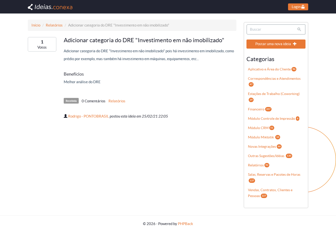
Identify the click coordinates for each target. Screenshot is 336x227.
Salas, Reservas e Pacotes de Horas (274, 177)
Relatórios (54, 25)
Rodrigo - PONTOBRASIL (88, 116)
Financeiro (259, 109)
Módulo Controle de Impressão (273, 118)
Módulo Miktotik (263, 137)
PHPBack (185, 224)
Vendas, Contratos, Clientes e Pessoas (270, 193)
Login (296, 7)
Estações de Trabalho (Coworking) (274, 96)
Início (35, 25)
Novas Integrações (264, 146)
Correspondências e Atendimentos (274, 81)
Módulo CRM (260, 128)
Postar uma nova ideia (273, 44)
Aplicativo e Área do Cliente (271, 69)
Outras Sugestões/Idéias (269, 156)
